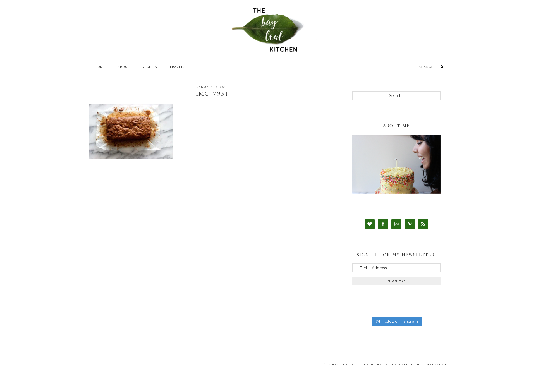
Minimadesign (432, 364)
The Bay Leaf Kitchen (268, 30)
